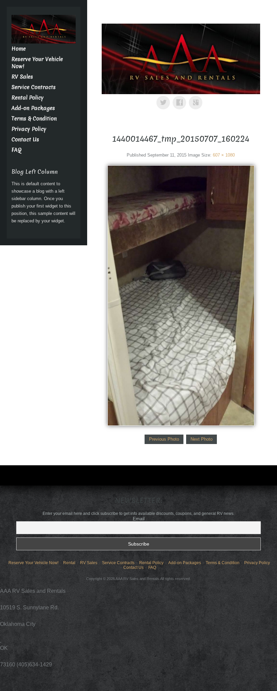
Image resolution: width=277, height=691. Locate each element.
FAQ (16, 150)
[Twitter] (164, 97)
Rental (69, 562)
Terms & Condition (34, 118)
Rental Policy (27, 97)
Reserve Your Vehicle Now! (33, 562)
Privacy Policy (28, 129)
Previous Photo (164, 439)
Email (139, 518)
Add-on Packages (33, 108)
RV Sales (22, 76)
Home (18, 48)
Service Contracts (33, 87)
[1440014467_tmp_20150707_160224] (180, 295)
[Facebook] (181, 97)
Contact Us (25, 139)
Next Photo (201, 439)
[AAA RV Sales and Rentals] (181, 58)
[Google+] (197, 97)
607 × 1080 (224, 155)
